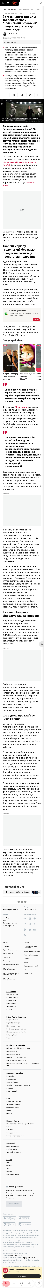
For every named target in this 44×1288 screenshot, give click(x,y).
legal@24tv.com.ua (29, 1258)
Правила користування (11, 964)
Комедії (9, 1111)
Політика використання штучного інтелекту (11, 974)
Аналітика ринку (12, 1146)
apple (24, 1218)
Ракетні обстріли (12, 1020)
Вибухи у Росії (11, 1035)
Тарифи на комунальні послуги (18, 1085)
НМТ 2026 (9, 1130)
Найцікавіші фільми (13, 1101)
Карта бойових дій (13, 1023)
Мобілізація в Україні (15, 1045)
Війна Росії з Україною (16, 1017)
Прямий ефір (11, 1000)
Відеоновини (11, 1004)
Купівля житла (11, 1149)
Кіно (4, 9)
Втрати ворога (11, 1038)
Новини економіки (14, 1073)
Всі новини (11, 992)
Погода (9, 1010)
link (25, 918)
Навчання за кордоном (15, 1136)
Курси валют (11, 1079)
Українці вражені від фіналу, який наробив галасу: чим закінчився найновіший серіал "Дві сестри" (20, 236)
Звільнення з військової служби (18, 1048)
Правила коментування (32, 951)
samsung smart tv (24, 1224)
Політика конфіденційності (9, 969)
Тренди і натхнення (13, 1152)
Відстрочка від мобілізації (16, 1060)
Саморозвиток (11, 1133)
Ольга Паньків (13, 34)
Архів (25, 969)
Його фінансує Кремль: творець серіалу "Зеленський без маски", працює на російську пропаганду (29, 9)
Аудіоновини (11, 1007)
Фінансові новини (13, 1082)
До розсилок (14, 1204)
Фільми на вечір (12, 1107)
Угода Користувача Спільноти (30, 947)
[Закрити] (39, 1269)
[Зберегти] (38, 95)
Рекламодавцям (8, 961)
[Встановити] (22, 1273)
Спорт (9, 1160)
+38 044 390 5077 (30, 910)
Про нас (5, 942)
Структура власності (31, 966)
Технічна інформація (31, 955)
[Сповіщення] (41, 3)
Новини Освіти (12, 1121)
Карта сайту (28, 973)
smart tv (9, 1224)
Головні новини (12, 994)
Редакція (6, 946)
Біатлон (9, 1172)
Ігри (25, 977)
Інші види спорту (12, 1175)
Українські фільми (13, 1104)
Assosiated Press (18, 38)
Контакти (27, 958)
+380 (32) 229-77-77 (15, 1255)
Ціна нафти (10, 1076)
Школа (8, 1127)
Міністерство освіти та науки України (20, 1124)
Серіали (9, 1114)
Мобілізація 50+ (12, 1051)
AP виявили (21, 407)
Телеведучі (6, 957)
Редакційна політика (10, 950)
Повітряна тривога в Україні (16, 1029)
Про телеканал (8, 953)
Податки (9, 1088)
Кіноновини (12, 9)
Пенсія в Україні (12, 1091)
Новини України (12, 997)
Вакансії (26, 962)
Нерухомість (11, 1143)
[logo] (14, 3)
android (9, 1218)
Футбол (9, 1166)
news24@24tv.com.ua (11, 910)
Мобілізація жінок (13, 1054)
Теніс (8, 1169)
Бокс (8, 1163)
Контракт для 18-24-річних (16, 1057)
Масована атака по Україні (16, 1032)
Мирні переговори (13, 1026)
